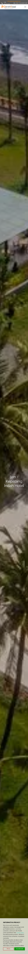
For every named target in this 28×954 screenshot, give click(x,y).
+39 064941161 (7, 3)
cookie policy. (20, 932)
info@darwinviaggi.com (14, 1)
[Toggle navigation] (25, 6)
